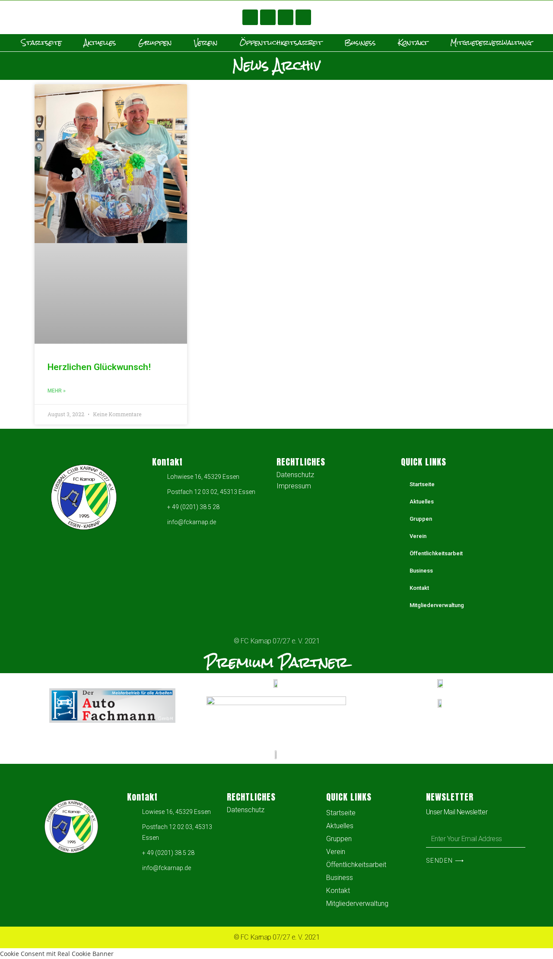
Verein (206, 42)
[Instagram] (285, 17)
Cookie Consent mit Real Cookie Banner (57, 954)
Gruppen (155, 42)
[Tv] (303, 17)
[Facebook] (250, 17)
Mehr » (57, 391)
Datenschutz (295, 475)
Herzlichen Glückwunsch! (99, 367)
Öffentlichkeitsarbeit (281, 42)
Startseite (41, 42)
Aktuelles (100, 42)
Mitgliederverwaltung (491, 42)
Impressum (293, 486)
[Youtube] (268, 17)
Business (360, 42)
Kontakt (413, 42)
